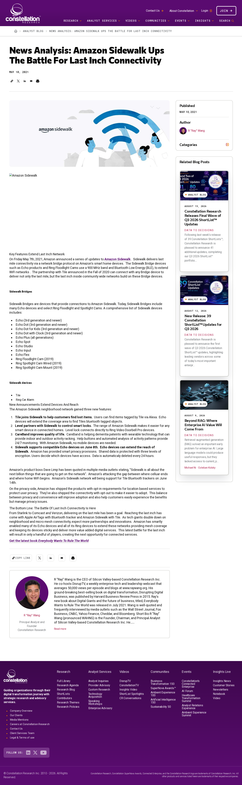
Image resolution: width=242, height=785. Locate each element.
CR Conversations (130, 698)
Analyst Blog (33, 31)
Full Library (63, 681)
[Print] (37, 81)
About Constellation (181, 11)
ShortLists (63, 694)
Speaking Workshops (95, 702)
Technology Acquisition (95, 695)
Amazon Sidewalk (117, 259)
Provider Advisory (99, 685)
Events (180, 20)
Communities (155, 20)
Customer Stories (223, 685)
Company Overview (21, 710)
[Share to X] (18, 81)
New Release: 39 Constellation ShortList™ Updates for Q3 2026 (203, 322)
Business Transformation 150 (162, 682)
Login (204, 10)
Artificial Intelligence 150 (163, 701)
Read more (60, 628)
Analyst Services (102, 20)
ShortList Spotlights (131, 694)
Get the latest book (49, 541)
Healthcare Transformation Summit (191, 698)
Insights (203, 20)
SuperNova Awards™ (163, 688)
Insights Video (128, 689)
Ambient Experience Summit (194, 714)
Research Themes (68, 702)
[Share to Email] (31, 81)
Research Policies (68, 706)
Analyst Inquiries (98, 681)
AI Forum (187, 691)
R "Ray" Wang (32, 615)
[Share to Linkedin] (25, 81)
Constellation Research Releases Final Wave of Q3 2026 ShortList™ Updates (203, 217)
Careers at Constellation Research (30, 724)
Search (225, 20)
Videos (131, 20)
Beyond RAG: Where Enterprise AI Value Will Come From (203, 424)
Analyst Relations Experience (192, 707)
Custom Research (99, 689)
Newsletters (220, 689)
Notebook (219, 694)
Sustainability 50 (161, 706)
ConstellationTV (129, 685)
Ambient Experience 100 (163, 694)
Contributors (64, 698)
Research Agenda (67, 685)
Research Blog (66, 689)
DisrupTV (125, 681)
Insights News (222, 681)
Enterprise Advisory (100, 708)
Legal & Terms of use (22, 737)
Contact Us (153, 10)
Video (216, 698)
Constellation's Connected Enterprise (191, 683)
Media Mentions (19, 719)
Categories (188, 144)
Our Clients (16, 715)
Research (71, 20)
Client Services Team (22, 733)
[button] (12, 81)
